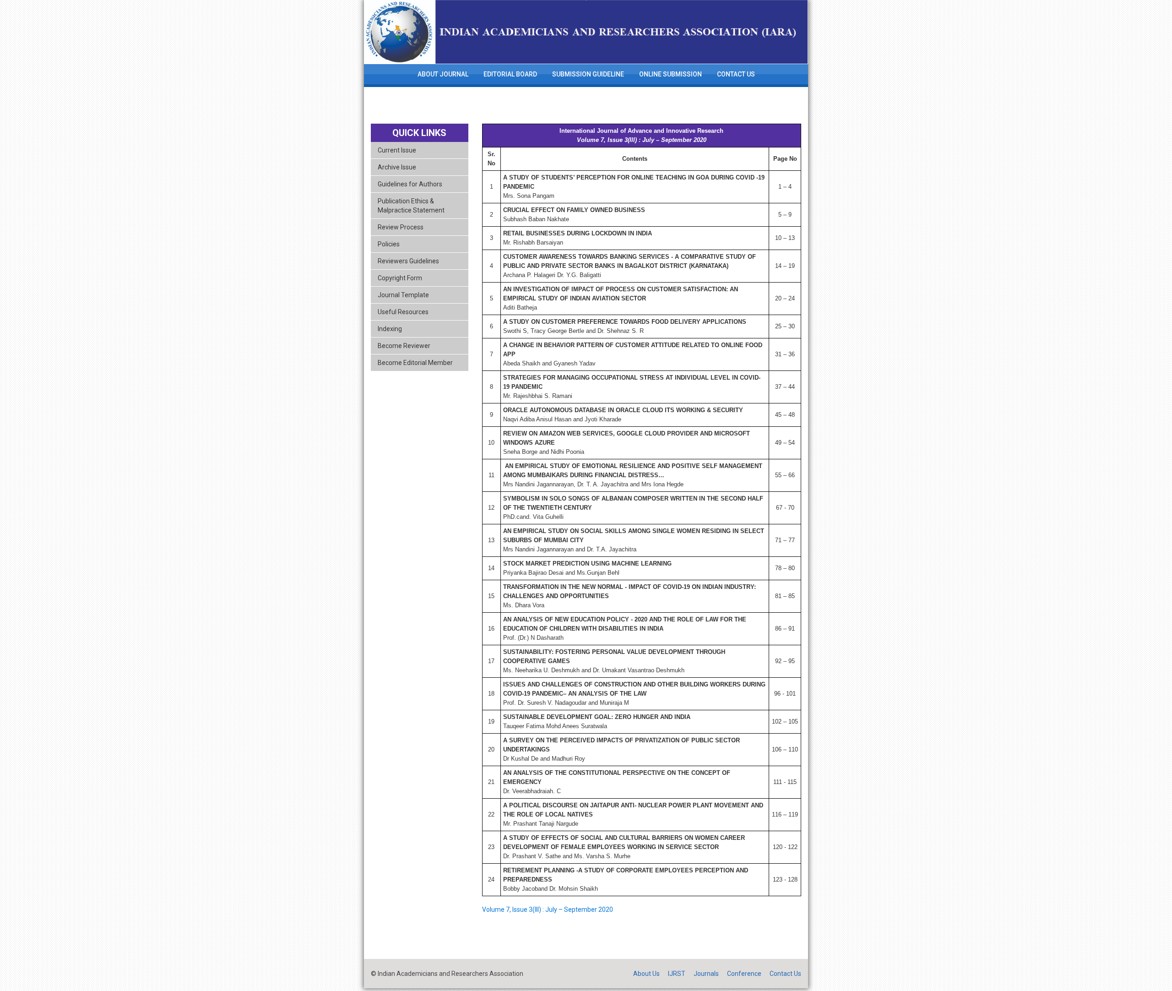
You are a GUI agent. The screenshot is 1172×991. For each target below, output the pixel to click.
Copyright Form (400, 278)
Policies (389, 244)
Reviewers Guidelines (408, 261)
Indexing (390, 328)
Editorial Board (510, 74)
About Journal (443, 74)
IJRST (676, 973)
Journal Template (403, 295)
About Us (646, 973)
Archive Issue (397, 167)
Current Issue (397, 150)
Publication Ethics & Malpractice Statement (411, 205)
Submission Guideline (588, 74)
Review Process (400, 227)
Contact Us (736, 74)
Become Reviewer (404, 345)
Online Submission (670, 74)
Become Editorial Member (415, 362)
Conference (744, 973)
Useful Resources (403, 312)
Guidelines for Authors (410, 184)
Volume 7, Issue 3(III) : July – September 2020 (547, 909)
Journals (706, 973)
